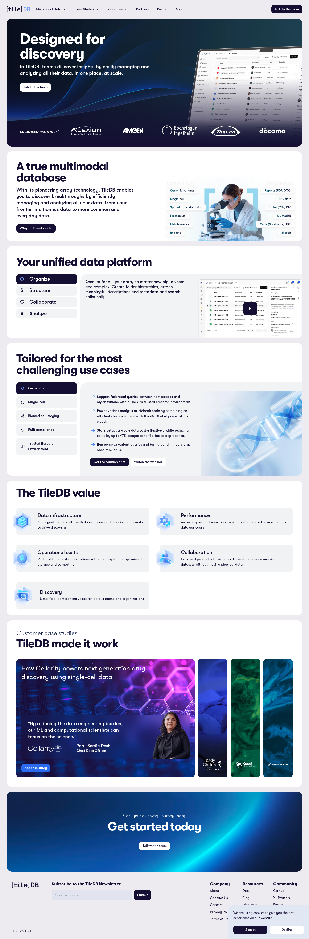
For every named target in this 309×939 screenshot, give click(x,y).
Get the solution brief (109, 462)
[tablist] (46, 306)
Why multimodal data (36, 228)
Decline (286, 930)
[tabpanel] (191, 306)
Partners (142, 9)
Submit (142, 895)
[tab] (46, 279)
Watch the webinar (148, 462)
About (180, 9)
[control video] (250, 308)
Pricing (162, 9)
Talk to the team (287, 9)
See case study (36, 768)
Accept (250, 930)
